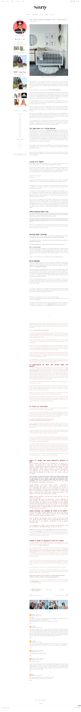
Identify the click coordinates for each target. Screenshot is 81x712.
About (12, 1)
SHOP (23, 1)
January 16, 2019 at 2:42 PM (37, 651)
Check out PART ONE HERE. (54, 89)
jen (33, 674)
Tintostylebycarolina (38, 650)
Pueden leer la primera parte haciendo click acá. (41, 330)
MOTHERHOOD (35, 14)
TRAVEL (47, 14)
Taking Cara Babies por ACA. (44, 544)
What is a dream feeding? (34, 247)
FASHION (28, 14)
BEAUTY (41, 14)
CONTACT (18, 1)
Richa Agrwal (35, 614)
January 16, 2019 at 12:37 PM (37, 627)
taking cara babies (36, 590)
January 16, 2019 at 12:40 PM (37, 642)
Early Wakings (34, 261)
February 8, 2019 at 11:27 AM (37, 675)
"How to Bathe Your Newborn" (51, 130)
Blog (8, 1)
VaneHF (34, 626)
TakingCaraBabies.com (51, 303)
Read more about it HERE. (41, 266)
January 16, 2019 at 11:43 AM (37, 615)
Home (3, 1)
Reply (30, 623)
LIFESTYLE (52, 14)
